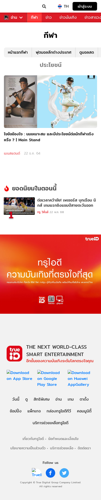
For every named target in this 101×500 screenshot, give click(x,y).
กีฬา (34, 17)
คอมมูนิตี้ (84, 411)
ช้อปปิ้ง (16, 411)
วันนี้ (15, 399)
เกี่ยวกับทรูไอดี (33, 438)
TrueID (14, 6)
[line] (37, 473)
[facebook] (50, 473)
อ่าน (14, 17)
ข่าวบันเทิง (68, 17)
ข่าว (49, 17)
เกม (71, 399)
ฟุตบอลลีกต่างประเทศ (53, 52)
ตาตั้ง (84, 399)
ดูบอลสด (86, 52)
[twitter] (64, 473)
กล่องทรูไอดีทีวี (59, 411)
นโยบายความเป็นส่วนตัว (28, 448)
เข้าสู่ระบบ (85, 6)
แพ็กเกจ (34, 411)
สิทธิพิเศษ (42, 399)
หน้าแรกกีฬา (18, 52)
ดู (26, 399)
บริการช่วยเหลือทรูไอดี (50, 423)
